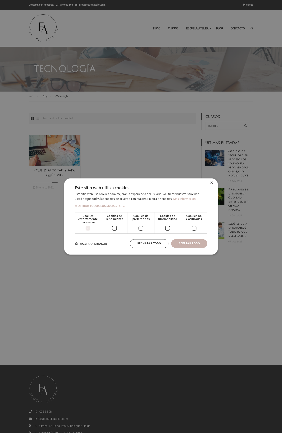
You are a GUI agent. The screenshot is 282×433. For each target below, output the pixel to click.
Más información (184, 199)
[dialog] (141, 216)
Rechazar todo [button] (149, 243)
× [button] (211, 182)
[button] (141, 205)
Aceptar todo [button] (189, 243)
